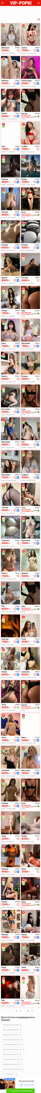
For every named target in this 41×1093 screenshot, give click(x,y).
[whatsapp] (17, 707)
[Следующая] (32, 1011)
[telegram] (37, 50)
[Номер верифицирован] (3, 27)
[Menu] (2, 3)
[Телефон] (18, 50)
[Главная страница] (20, 3)
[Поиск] (39, 3)
